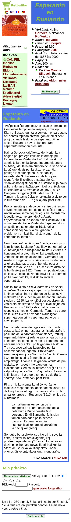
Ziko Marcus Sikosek (50, 72)
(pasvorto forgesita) (47, 488)
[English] (11, 12)
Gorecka (41, 33)
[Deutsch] (23, 12)
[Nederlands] (6, 12)
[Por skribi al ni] (25, 48)
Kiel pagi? (10, 81)
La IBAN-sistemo (9, 87)
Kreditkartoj (11, 92)
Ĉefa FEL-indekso (12, 61)
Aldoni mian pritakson (50, 82)
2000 (54, 50)
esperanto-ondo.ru (54, 121)
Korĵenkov (42, 36)
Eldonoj (8, 70)
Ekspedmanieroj (15, 74)
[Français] (17, 12)
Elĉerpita (55, 43)
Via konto (10, 78)
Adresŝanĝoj (12, 96)
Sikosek (60, 458)
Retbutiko (10, 66)
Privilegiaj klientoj (10, 102)
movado (52, 39)
